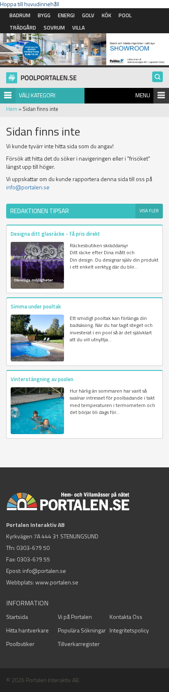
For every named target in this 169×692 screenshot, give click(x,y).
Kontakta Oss (126, 616)
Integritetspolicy (129, 630)
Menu (142, 95)
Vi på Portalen (75, 616)
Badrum (19, 15)
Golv (88, 15)
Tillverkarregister (79, 643)
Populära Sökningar (82, 630)
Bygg (44, 15)
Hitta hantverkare (27, 630)
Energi (66, 15)
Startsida (17, 616)
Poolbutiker (20, 643)
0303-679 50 (33, 547)
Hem (11, 109)
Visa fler (149, 210)
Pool (125, 15)
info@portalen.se (28, 187)
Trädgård (22, 27)
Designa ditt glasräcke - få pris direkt (55, 234)
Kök (106, 15)
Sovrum (54, 27)
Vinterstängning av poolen (42, 379)
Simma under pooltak (36, 306)
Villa (78, 27)
